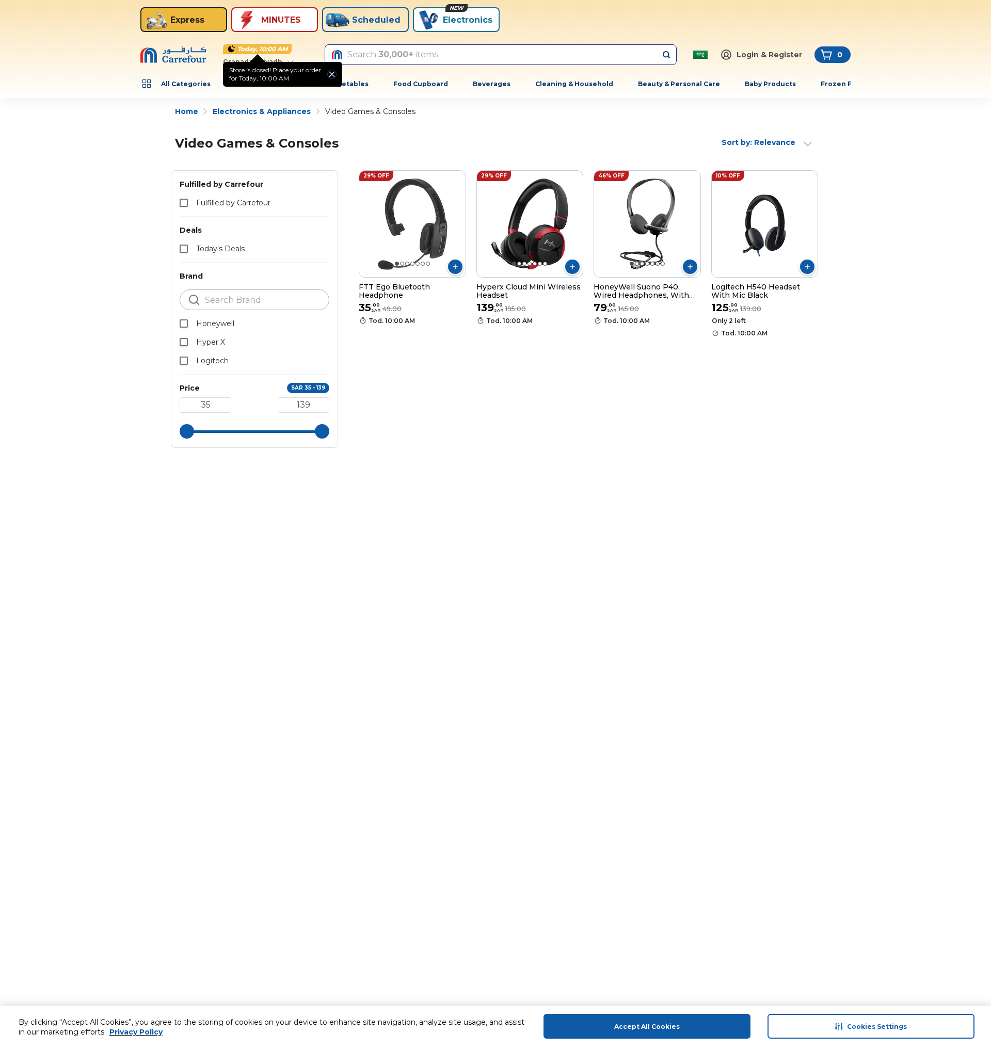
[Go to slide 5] (417, 264)
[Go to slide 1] (397, 264)
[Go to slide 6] (423, 264)
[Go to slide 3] (407, 264)
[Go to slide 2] (402, 264)
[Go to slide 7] (428, 264)
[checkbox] (184, 203)
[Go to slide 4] (412, 264)
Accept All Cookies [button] (647, 1026)
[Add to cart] (455, 267)
